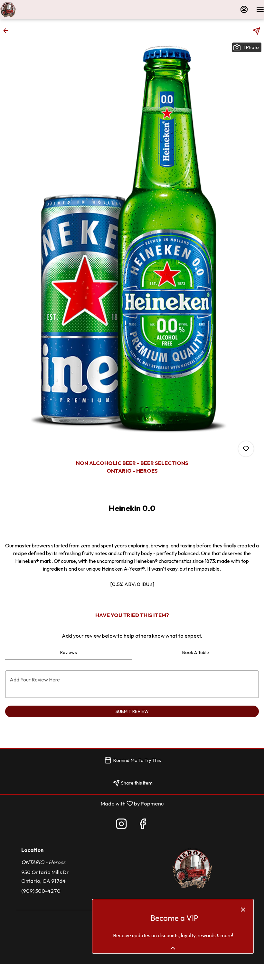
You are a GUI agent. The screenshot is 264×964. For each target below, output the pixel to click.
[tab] (68, 652)
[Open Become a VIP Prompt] (173, 948)
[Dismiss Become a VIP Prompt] (243, 909)
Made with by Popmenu (84, 803)
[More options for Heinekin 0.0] (246, 449)
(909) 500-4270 (41, 890)
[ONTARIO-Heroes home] (29, 10)
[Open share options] (256, 31)
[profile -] (244, 9)
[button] (7, 30)
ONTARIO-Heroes (192, 868)
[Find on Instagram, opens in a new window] (121, 825)
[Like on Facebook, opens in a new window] (142, 825)
